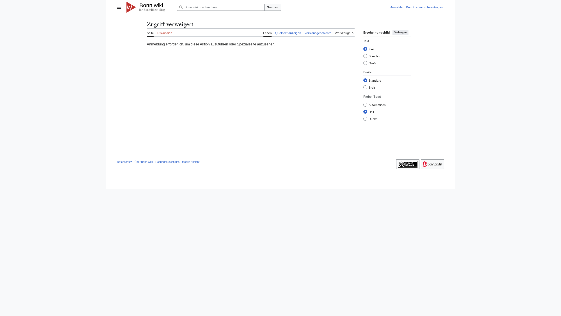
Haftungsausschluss (167, 161)
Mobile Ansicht (190, 161)
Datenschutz (124, 161)
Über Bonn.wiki (144, 161)
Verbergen (400, 32)
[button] (119, 7)
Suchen (272, 7)
